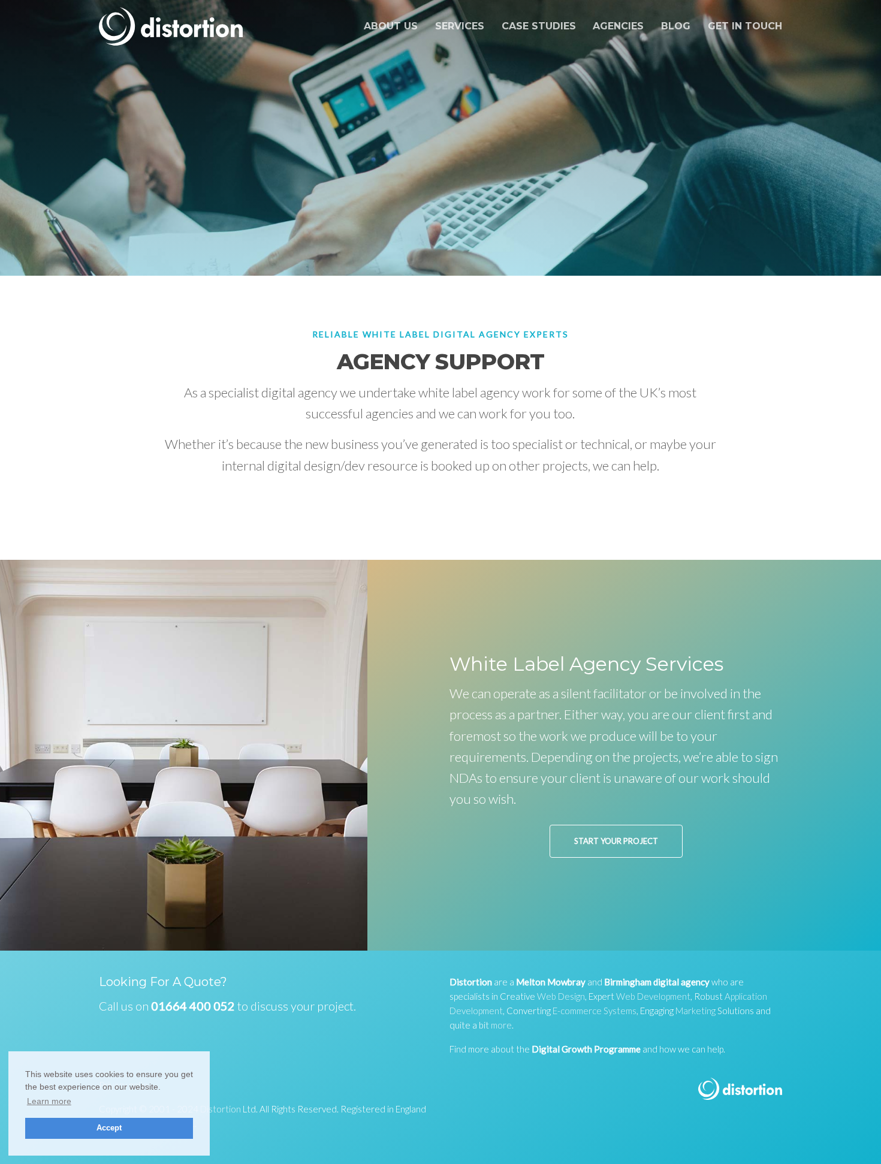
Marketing (695, 1010)
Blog (675, 26)
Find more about (481, 1049)
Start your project (616, 841)
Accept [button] (109, 1128)
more (501, 1025)
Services (459, 26)
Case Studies (539, 26)
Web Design (561, 996)
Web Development (653, 996)
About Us (391, 26)
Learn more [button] (49, 1101)
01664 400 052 (193, 1006)
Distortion (220, 1108)
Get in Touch (745, 26)
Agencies (618, 26)
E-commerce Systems (594, 1010)
